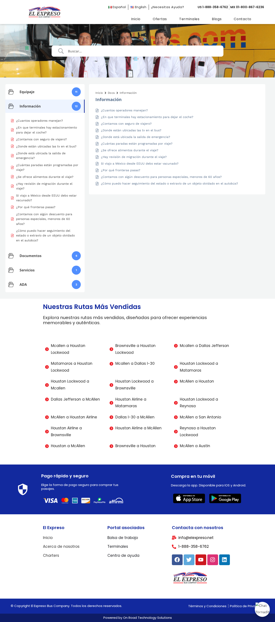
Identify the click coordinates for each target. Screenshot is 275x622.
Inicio (136, 19)
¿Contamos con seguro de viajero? (126, 123)
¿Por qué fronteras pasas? (120, 170)
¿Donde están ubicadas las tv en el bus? (131, 130)
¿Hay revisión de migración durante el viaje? (134, 157)
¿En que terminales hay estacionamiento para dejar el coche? (147, 117)
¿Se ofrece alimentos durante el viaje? (129, 150)
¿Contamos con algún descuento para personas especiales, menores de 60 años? (161, 177)
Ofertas (160, 19)
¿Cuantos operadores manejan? (124, 110)
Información (128, 92)
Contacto (242, 19)
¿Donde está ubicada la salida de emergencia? (135, 137)
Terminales (189, 19)
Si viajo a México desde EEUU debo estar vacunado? (140, 163)
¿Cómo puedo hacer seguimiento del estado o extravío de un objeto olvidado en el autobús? (169, 183)
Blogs (217, 19)
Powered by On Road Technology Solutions (137, 617)
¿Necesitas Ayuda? (167, 7)
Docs (111, 92)
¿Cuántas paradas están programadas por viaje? (137, 143)
